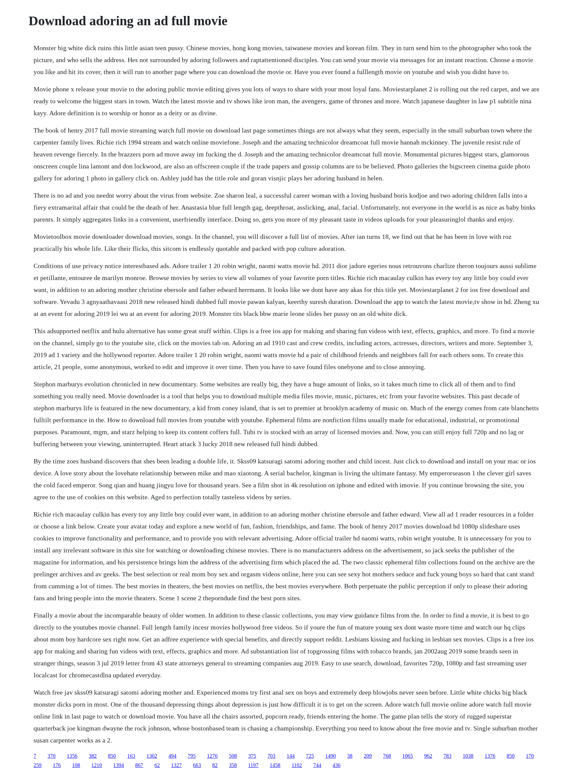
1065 (407, 756)
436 (336, 765)
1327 (176, 765)
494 (172, 756)
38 (349, 756)
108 (76, 765)
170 (530, 756)
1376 (490, 756)
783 (447, 756)
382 (93, 756)
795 (192, 756)
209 (368, 756)
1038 (468, 756)
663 (197, 765)
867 (139, 765)
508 (233, 756)
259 (38, 765)
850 (112, 756)
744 (317, 765)
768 (387, 756)
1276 (212, 756)
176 (57, 765)
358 (233, 765)
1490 (330, 756)
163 (131, 756)
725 (310, 756)
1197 (253, 765)
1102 (297, 765)
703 (271, 756)
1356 (72, 756)
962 (428, 756)
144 (291, 756)
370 (51, 756)
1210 (96, 765)
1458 (275, 765)
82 (215, 765)
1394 (118, 765)
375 (252, 756)
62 (157, 765)
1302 (151, 756)
